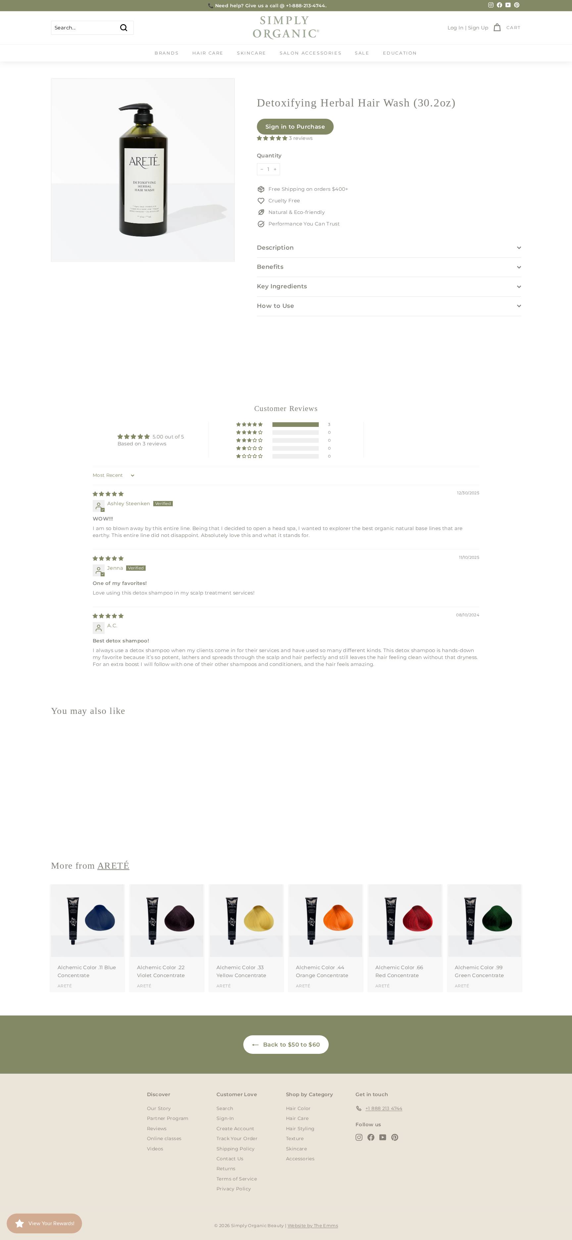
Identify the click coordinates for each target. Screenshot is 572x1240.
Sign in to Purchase (295, 126)
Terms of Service (236, 1179)
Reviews (157, 1129)
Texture (295, 1138)
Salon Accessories (311, 53)
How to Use (275, 306)
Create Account (235, 1129)
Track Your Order (237, 1138)
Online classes (164, 1138)
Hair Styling (300, 1129)
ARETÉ (65, 831)
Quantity (269, 155)
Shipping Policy (235, 1149)
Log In (456, 27)
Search (224, 1108)
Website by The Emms (313, 1225)
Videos (155, 1149)
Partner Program (168, 1118)
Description (275, 247)
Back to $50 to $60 (290, 1044)
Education (400, 53)
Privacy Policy (233, 1189)
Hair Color (298, 1108)
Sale (362, 53)
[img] (108, 494)
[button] (273, 138)
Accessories (300, 1159)
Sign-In (225, 1118)
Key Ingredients (282, 286)
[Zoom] (142, 170)
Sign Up (478, 27)
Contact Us (230, 1159)
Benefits (270, 266)
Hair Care (208, 53)
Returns (226, 1169)
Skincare (251, 53)
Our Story (159, 1108)
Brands (167, 53)
